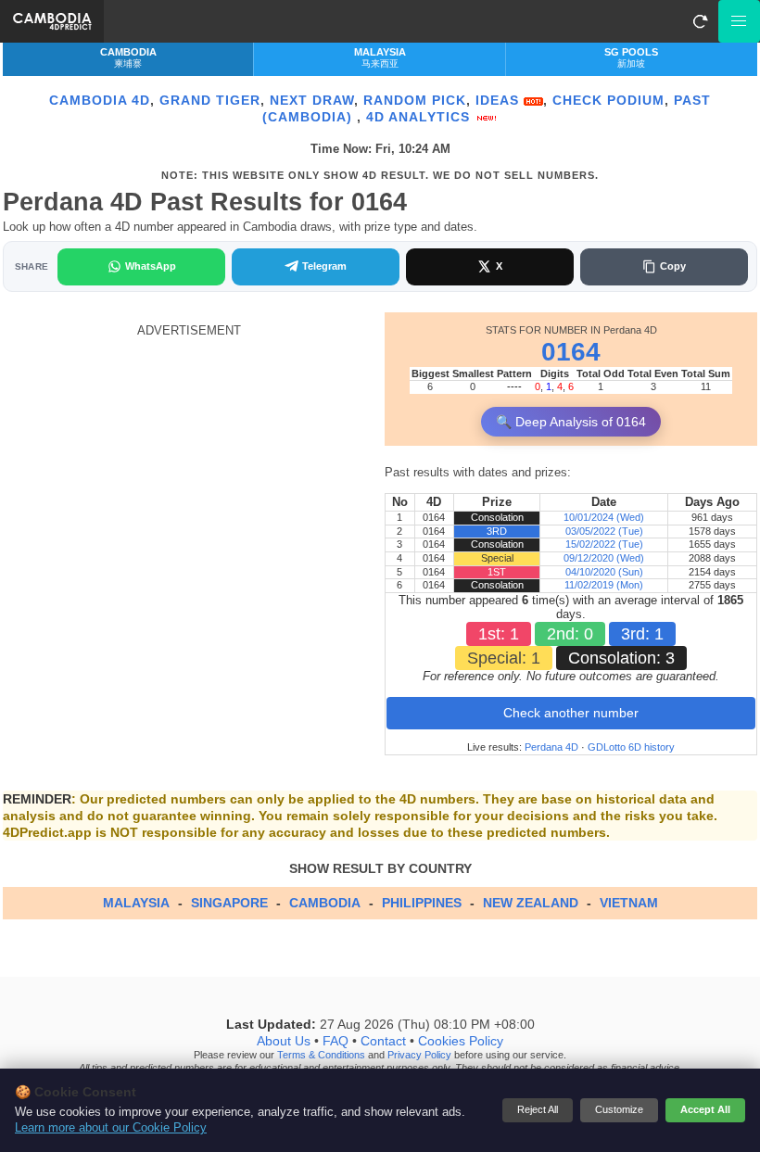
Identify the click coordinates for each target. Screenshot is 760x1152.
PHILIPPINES (422, 902)
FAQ (335, 1041)
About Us (283, 1041)
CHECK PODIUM (608, 100)
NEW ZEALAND (530, 902)
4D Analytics (420, 116)
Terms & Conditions (321, 1055)
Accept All (705, 1109)
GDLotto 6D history (631, 747)
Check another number (571, 712)
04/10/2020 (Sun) (604, 571)
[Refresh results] (699, 21)
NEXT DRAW (312, 100)
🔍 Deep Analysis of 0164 (571, 421)
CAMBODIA (325, 902)
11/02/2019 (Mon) (603, 584)
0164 (571, 351)
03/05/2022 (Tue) (604, 531)
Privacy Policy (419, 1055)
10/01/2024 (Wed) (604, 517)
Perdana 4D (551, 747)
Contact (383, 1041)
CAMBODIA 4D (99, 100)
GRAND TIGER (209, 100)
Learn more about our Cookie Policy (111, 1127)
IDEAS (499, 100)
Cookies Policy (460, 1041)
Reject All (537, 1109)
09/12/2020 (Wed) (604, 557)
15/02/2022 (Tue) (604, 544)
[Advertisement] (189, 468)
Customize (619, 1109)
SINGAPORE (229, 902)
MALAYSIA (136, 902)
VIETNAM (629, 902)
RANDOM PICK (414, 100)
